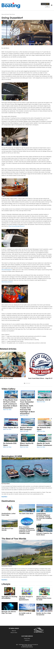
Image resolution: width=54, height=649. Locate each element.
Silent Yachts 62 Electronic (26, 444)
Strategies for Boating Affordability (9, 597)
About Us (14, 630)
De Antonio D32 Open (9, 444)
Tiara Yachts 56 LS (10, 427)
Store (47, 6)
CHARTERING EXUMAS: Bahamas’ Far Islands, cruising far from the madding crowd (43, 517)
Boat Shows (12, 14)
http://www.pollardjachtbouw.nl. (17, 226)
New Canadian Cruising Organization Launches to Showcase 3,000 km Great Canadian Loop (27, 530)
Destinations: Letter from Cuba (9, 514)
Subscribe (45, 4)
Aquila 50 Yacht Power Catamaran (44, 444)
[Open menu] (51, 5)
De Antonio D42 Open (43, 428)
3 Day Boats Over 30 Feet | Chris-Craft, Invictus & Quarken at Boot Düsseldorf (10, 404)
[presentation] (13, 364)
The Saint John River (26, 513)
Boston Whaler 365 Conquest (26, 428)
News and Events (5, 14)
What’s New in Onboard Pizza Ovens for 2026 (43, 598)
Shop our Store (14, 632)
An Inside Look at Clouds (25, 614)
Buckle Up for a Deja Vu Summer (43, 614)
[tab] (24, 383)
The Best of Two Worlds (7, 529)
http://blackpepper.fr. (7, 269)
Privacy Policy (27, 638)
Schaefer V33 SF (44, 400)
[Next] (52, 366)
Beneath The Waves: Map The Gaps (9, 612)
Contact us (27, 640)
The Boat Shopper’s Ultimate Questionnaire (26, 598)
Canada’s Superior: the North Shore (44, 534)
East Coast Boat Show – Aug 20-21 (40, 378)
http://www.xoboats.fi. (7, 281)
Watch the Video (7, 409)
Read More (4, 496)
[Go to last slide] (2, 366)
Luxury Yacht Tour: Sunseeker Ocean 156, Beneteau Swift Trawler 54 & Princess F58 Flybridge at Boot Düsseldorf (27, 407)
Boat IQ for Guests (6, 378)
